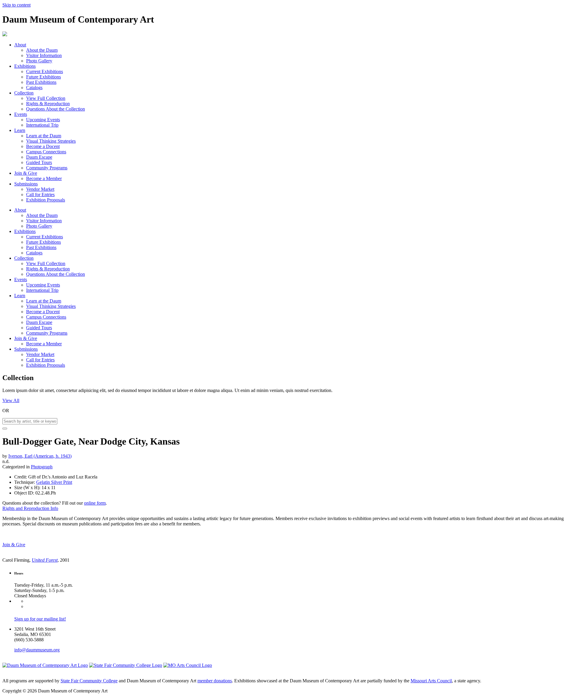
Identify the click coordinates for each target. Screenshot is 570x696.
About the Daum (42, 50)
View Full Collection (45, 98)
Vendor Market (40, 189)
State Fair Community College (89, 680)
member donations (214, 680)
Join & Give (25, 173)
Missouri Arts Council (431, 680)
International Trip (42, 124)
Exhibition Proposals (45, 199)
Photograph (42, 466)
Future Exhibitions (43, 76)
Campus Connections (46, 151)
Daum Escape (39, 157)
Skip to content (16, 4)
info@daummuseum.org (37, 649)
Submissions (26, 183)
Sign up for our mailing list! (40, 618)
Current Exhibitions (44, 71)
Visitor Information (44, 55)
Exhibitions (25, 66)
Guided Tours (39, 162)
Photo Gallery (39, 60)
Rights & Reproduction (48, 103)
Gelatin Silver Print (54, 482)
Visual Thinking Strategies (51, 141)
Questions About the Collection (55, 108)
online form (95, 503)
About (20, 44)
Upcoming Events (43, 119)
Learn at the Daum (43, 135)
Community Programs (46, 167)
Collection (24, 92)
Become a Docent (43, 146)
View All (10, 400)
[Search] (4, 428)
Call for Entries (40, 194)
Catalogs (34, 87)
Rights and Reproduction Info (30, 508)
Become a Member (44, 178)
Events (20, 114)
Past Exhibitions (41, 82)
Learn (19, 130)
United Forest (45, 560)
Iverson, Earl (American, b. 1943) (40, 456)
